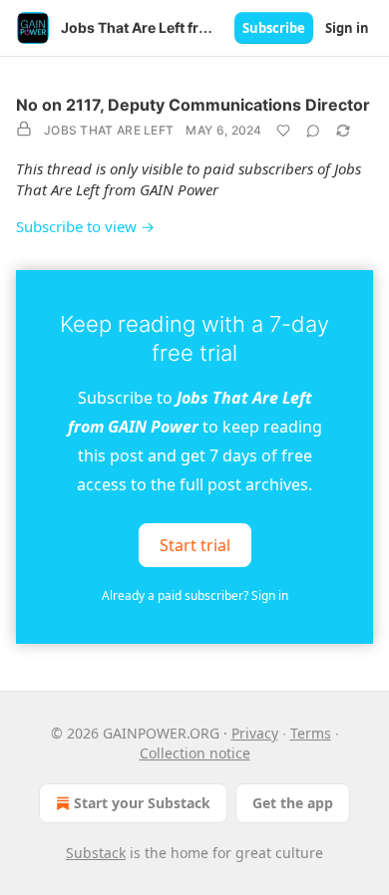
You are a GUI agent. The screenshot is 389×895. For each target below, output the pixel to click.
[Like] (283, 131)
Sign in (347, 28)
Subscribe (273, 28)
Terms (310, 733)
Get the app (292, 802)
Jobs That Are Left (109, 130)
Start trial (195, 545)
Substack (96, 852)
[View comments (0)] (313, 131)
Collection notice (195, 753)
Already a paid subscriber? (195, 595)
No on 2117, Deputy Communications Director (193, 105)
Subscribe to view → (85, 226)
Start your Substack (142, 802)
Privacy (254, 733)
